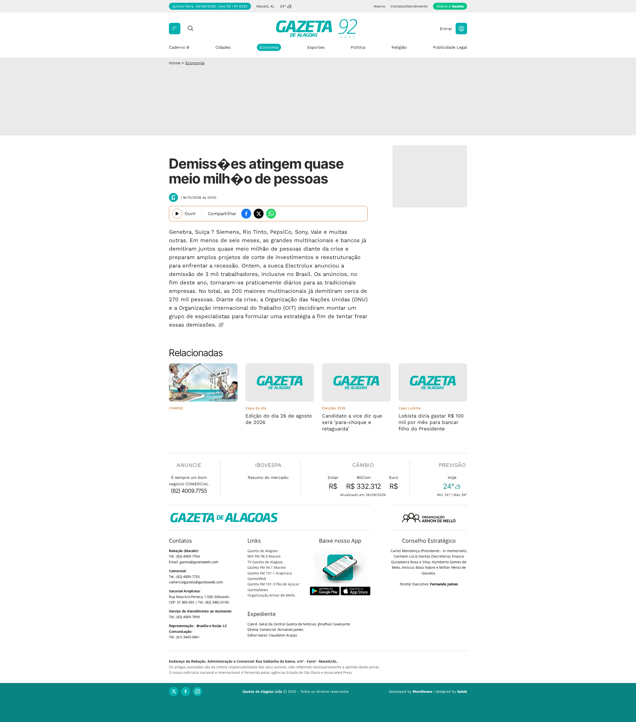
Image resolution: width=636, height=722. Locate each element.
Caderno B (179, 47)
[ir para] (340, 567)
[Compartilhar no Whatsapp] (271, 214)
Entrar (446, 28)
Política (358, 47)
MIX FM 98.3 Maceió (263, 556)
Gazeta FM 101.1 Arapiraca (269, 573)
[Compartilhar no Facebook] (246, 214)
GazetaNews (257, 589)
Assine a (450, 6)
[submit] (190, 29)
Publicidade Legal (450, 47)
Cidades (223, 47)
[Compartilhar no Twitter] (259, 214)
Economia (268, 47)
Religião (399, 47)
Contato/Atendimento (409, 6)
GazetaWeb (256, 578)
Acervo (379, 6)
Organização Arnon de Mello (271, 595)
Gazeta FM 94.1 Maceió (266, 567)
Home (174, 63)
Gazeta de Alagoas (262, 550)
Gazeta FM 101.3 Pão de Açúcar (273, 584)
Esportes (315, 47)
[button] (461, 28)
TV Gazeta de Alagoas (265, 562)
